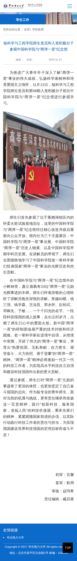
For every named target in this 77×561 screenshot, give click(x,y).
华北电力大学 (15, 537)
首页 (27, 29)
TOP (68, 547)
